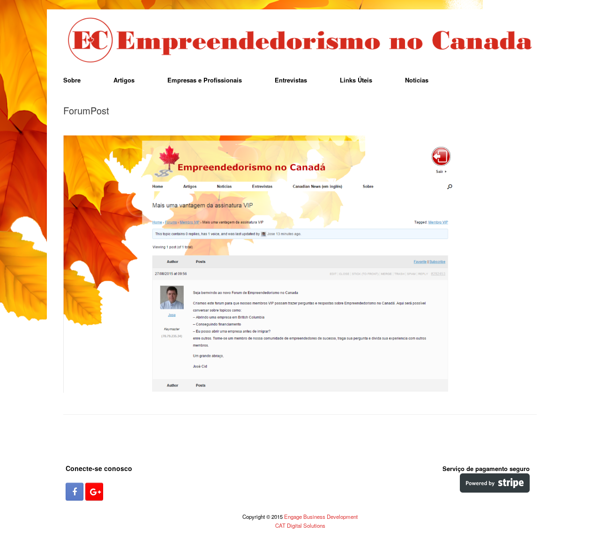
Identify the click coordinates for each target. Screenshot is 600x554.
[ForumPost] (300, 390)
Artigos (124, 79)
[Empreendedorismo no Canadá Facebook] (74, 492)
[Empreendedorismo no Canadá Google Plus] (94, 492)
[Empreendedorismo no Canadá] (300, 40)
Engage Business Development (321, 516)
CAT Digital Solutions (300, 525)
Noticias (416, 79)
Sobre (72, 79)
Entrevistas (291, 79)
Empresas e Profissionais (204, 79)
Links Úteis (356, 79)
